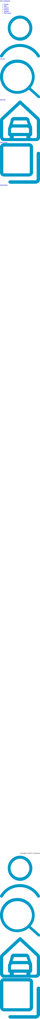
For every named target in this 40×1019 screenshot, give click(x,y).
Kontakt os (3, 609)
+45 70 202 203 (5, 644)
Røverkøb (3, 560)
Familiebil (3, 553)
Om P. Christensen (5, 612)
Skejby (2, 601)
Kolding (2, 578)
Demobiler (3, 567)
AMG (2, 557)
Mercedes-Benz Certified (7, 550)
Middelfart (3, 574)
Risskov (2, 581)
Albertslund (3, 598)
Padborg (2, 584)
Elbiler (2, 563)
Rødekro (2, 588)
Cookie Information (6, 619)
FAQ (1, 615)
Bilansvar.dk (4, 625)
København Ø (4, 594)
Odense (2, 591)
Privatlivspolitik (5, 622)
